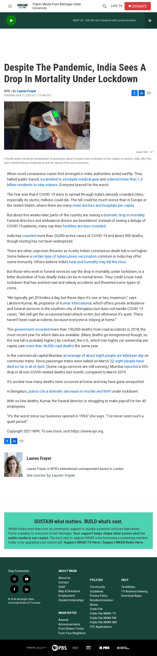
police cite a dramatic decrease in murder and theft (70, 391)
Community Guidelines (97, 589)
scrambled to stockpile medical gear (69, 179)
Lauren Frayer (26, 91)
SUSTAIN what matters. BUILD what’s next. (78, 521)
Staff (61, 587)
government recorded (31, 329)
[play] (11, 20)
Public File (96, 609)
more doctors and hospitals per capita (103, 205)
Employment (66, 595)
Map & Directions (69, 591)
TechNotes (128, 587)
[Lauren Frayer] (13, 464)
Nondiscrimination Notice (101, 602)
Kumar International (76, 303)
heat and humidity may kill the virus (97, 262)
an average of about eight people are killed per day (103, 355)
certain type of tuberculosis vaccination (65, 256)
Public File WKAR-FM (103, 618)
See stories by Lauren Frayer (51, 475)
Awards (63, 619)
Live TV (116, 6)
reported (131, 366)
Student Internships (71, 600)
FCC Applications (101, 626)
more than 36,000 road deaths (50, 346)
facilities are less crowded (84, 226)
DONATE (139, 6)
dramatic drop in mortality (124, 215)
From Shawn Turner (71, 628)
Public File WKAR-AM (103, 622)
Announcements (69, 624)
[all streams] (151, 20)
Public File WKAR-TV (103, 613)
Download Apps (131, 595)
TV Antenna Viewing (134, 591)
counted (29, 236)
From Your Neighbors (72, 633)
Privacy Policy (99, 595)
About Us (64, 578)
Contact (63, 582)
